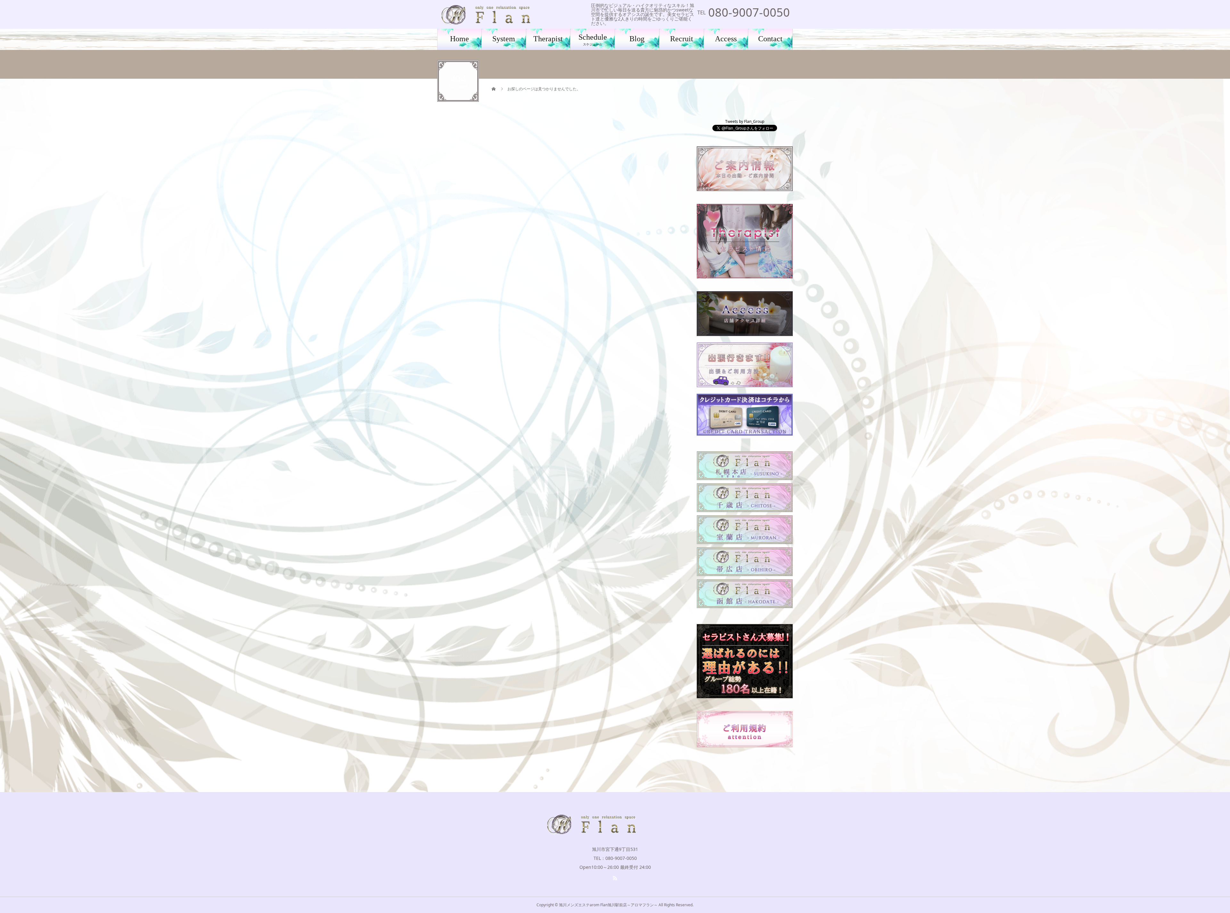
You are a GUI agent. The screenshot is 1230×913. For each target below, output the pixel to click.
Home (459, 39)
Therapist (548, 39)
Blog (636, 39)
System (503, 39)
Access (726, 39)
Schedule (592, 39)
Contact (770, 39)
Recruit (681, 39)
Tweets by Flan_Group (744, 121)
